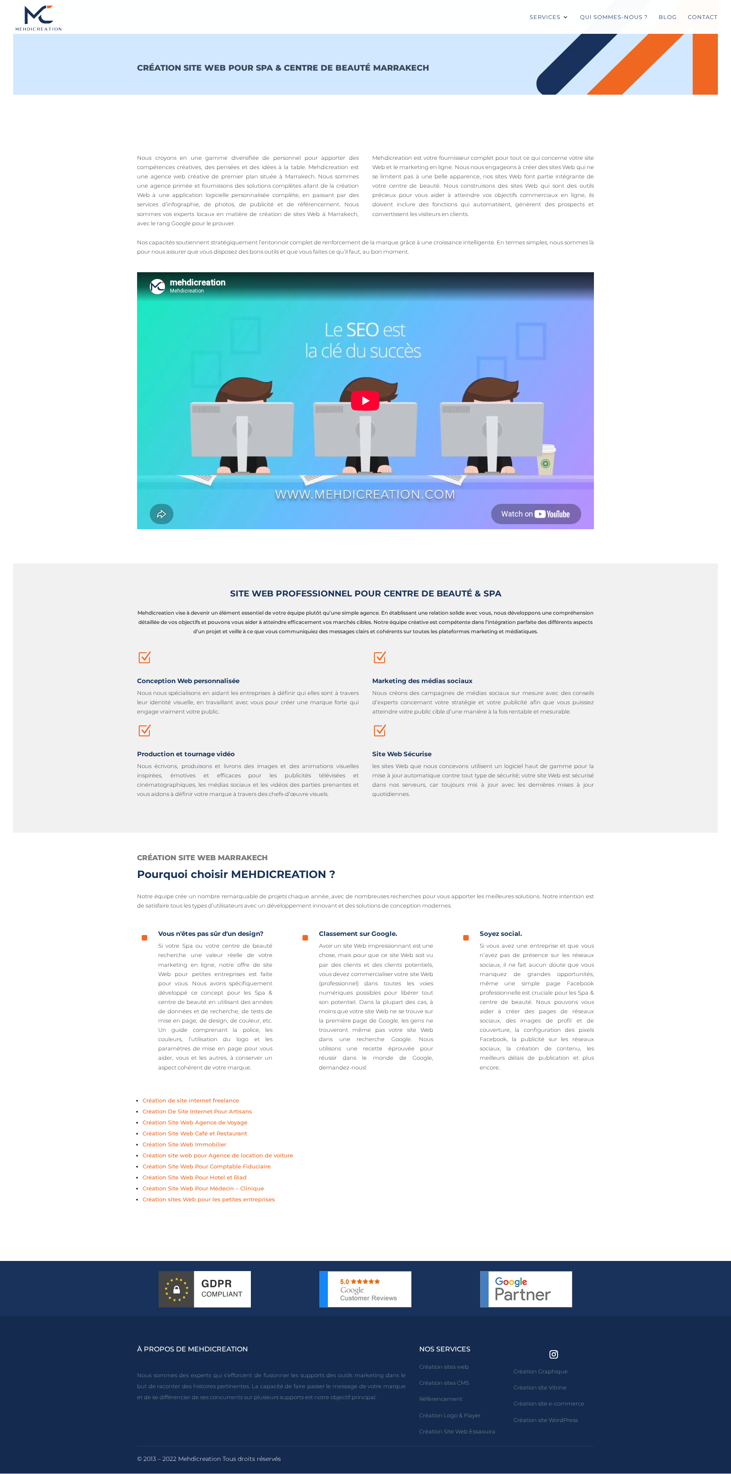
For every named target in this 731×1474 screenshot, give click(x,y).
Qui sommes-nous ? (614, 17)
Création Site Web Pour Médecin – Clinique (203, 1188)
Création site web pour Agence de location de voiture (218, 1155)
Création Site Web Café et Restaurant (195, 1133)
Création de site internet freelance (191, 1100)
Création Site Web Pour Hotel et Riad (195, 1177)
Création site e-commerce (549, 1403)
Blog (668, 17)
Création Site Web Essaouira (457, 1431)
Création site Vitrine (540, 1387)
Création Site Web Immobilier (184, 1144)
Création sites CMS (444, 1382)
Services (545, 17)
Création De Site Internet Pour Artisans (197, 1111)
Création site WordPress (546, 1420)
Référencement (440, 1398)
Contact (702, 17)
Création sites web (444, 1366)
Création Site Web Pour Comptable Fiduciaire (207, 1166)
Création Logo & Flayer (450, 1415)
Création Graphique (541, 1371)
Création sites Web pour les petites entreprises (209, 1199)
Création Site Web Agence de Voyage (195, 1122)
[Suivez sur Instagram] (553, 1354)
